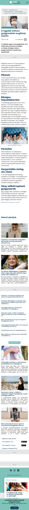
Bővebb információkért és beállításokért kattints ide (14, 504)
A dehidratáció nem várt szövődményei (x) (13, 330)
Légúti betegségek (19, 11)
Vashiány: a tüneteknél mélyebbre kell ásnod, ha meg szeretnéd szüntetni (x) (13, 241)
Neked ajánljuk (11, 480)
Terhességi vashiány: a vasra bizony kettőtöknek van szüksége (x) (11, 308)
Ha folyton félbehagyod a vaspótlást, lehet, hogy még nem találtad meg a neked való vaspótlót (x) (14, 272)
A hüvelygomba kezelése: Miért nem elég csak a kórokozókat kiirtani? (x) (14, 325)
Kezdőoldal (5, 10)
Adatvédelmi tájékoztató (14, 475)
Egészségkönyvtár (13, 10)
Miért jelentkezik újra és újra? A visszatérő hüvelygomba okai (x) (13, 320)
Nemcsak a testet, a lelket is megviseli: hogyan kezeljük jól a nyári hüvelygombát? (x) (13, 314)
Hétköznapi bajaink (8, 11)
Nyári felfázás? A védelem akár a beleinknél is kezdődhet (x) (14, 334)
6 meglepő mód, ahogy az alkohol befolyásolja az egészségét (15, 494)
